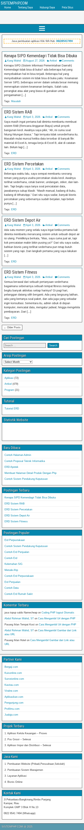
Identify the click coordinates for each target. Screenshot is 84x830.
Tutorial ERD (11, 408)
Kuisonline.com (13, 672)
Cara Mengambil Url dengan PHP (56, 618)
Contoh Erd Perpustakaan (19, 575)
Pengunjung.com (13, 702)
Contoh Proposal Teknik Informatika (24, 461)
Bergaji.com (11, 666)
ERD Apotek (11, 466)
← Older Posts (12, 327)
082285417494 (64, 41)
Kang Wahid (14, 60)
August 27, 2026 (35, 60)
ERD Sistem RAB (18, 112)
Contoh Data (11, 587)
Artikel (53, 60)
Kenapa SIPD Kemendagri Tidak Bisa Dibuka (40, 55)
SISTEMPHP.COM (14, 3)
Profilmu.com (12, 708)
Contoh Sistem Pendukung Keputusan (26, 478)
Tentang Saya (25, 7)
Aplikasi (8, 377)
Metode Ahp (11, 570)
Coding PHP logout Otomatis (58, 612)
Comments (68, 60)
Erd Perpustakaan (14, 540)
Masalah (16, 101)
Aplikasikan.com (13, 696)
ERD (13, 153)
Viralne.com (11, 690)
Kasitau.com (11, 684)
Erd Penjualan (12, 582)
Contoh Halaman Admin (17, 455)
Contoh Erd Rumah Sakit (18, 593)
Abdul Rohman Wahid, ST (19, 618)
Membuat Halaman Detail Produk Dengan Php (30, 473)
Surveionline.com (14, 678)
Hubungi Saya (47, 7)
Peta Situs (67, 7)
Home (7, 7)
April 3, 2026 (33, 116)
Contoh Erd (10, 558)
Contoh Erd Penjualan (16, 552)
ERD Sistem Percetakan (24, 163)
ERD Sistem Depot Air (22, 220)
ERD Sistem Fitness (20, 272)
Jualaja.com (11, 714)
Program (9, 389)
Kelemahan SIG (13, 563)
